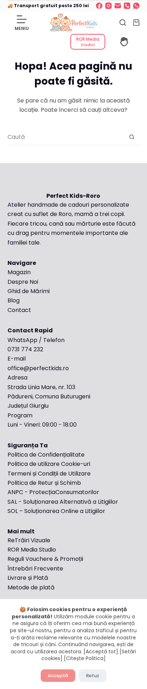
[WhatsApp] (136, 5)
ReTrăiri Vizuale (28, 540)
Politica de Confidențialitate (46, 455)
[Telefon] (127, 5)
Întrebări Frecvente (36, 568)
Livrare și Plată (27, 578)
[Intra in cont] (124, 41)
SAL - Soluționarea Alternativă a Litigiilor (62, 502)
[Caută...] (123, 22)
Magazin (19, 272)
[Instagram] (108, 5)
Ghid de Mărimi (28, 291)
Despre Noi (22, 282)
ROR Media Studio (31, 549)
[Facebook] (99, 5)
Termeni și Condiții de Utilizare (49, 473)
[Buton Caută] (132, 137)
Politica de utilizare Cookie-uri (48, 464)
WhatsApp (22, 340)
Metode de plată (31, 587)
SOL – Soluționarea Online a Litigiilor (56, 511)
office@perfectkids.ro (38, 368)
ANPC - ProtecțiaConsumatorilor (53, 492)
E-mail (16, 358)
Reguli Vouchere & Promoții (45, 559)
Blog (13, 300)
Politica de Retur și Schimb (44, 483)
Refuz (92, 675)
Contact (19, 310)
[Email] (118, 5)
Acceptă (58, 675)
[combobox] (65, 137)
